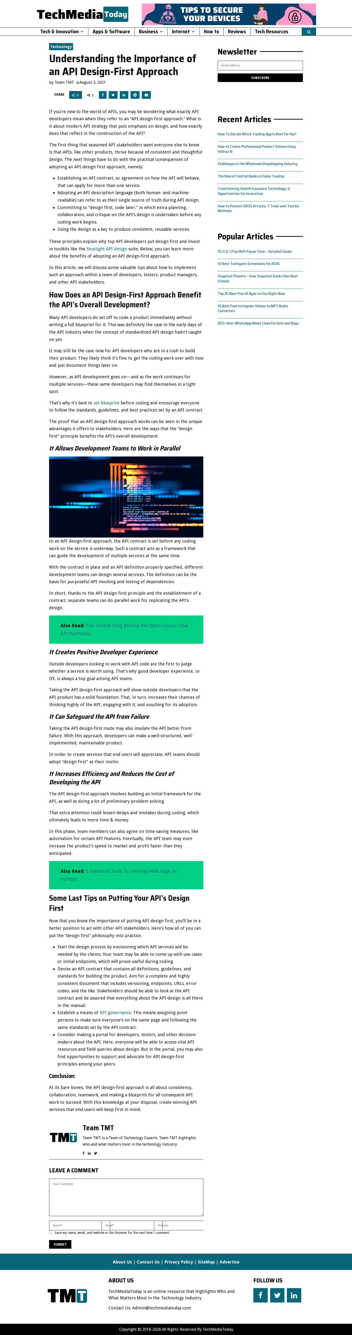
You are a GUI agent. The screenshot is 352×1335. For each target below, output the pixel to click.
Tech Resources (271, 31)
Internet (181, 31)
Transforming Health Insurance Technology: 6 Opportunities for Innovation (254, 191)
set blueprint (106, 402)
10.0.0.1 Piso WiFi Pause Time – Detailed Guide (255, 251)
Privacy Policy (179, 1261)
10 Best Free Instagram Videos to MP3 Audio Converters (253, 308)
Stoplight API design (106, 248)
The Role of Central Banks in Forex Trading (251, 176)
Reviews (237, 31)
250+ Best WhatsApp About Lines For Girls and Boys (258, 323)
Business (148, 31)
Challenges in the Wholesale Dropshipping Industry (257, 164)
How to (211, 31)
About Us (122, 1261)
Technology (61, 46)
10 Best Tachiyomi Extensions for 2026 (249, 264)
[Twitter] (277, 1295)
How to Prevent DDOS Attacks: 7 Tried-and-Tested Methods (258, 208)
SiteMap (206, 1261)
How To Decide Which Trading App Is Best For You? (257, 134)
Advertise (229, 1261)
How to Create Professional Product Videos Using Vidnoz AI (257, 148)
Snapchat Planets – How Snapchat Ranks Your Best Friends (258, 278)
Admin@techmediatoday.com (161, 1307)
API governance (115, 1012)
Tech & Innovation (59, 31)
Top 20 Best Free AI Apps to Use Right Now (251, 294)
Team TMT (64, 82)
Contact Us (148, 1261)
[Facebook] (260, 1295)
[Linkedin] (294, 1295)
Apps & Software (111, 31)
